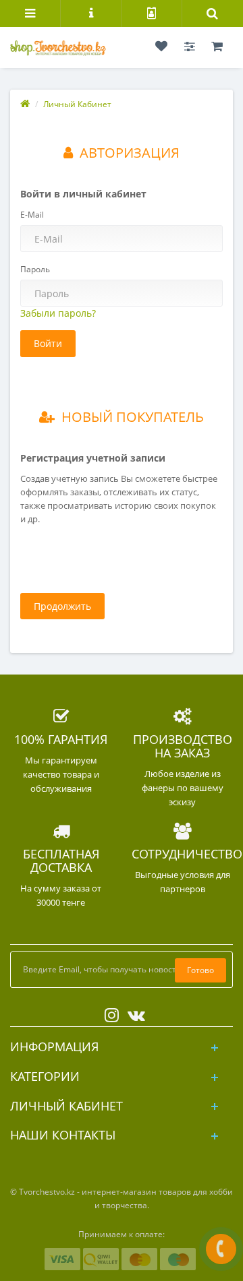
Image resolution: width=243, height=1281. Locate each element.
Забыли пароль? (58, 313)
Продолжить (62, 606)
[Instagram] (108, 1012)
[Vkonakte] (133, 1012)
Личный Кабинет (77, 104)
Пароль (35, 269)
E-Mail (32, 214)
